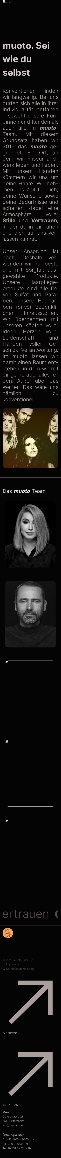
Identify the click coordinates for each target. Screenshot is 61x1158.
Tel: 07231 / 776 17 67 (17, 1148)
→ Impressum (11, 964)
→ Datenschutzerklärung (18, 968)
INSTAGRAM (11, 1105)
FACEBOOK (10, 1033)
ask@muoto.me (13, 1125)
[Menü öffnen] (54, 12)
